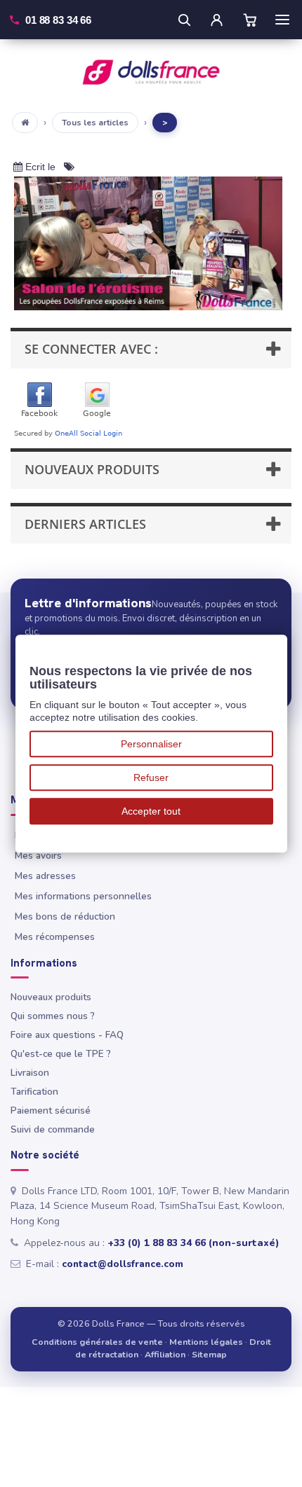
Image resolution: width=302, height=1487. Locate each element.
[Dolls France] (151, 72)
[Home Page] (25, 122)
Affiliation (165, 1354)
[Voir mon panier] (250, 19)
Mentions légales (206, 1342)
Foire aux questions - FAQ (67, 1035)
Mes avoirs (38, 855)
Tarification (34, 1091)
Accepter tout (151, 811)
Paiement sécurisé (51, 1110)
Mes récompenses (55, 936)
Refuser (151, 777)
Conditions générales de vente (97, 1342)
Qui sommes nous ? (53, 1016)
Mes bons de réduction (65, 916)
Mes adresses (45, 876)
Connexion (216, 19)
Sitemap (209, 1354)
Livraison (30, 1072)
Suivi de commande (53, 1129)
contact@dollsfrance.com (122, 1264)
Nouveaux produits (51, 997)
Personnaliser (151, 743)
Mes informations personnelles (83, 896)
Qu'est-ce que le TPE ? (61, 1053)
